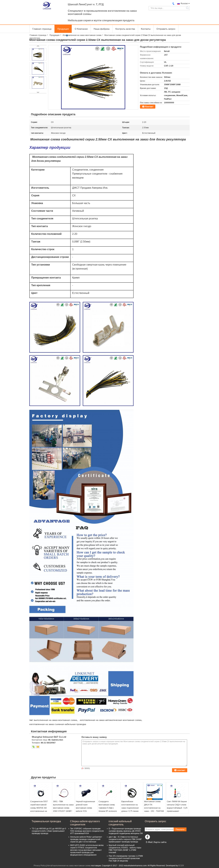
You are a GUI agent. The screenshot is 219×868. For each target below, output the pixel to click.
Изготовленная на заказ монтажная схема (82, 35)
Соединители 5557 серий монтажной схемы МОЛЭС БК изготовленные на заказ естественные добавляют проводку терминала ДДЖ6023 (40, 811)
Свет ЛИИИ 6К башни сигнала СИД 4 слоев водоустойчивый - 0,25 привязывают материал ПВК (177, 807)
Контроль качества (125, 29)
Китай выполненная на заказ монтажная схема (69, 865)
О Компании (81, 29)
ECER (181, 865)
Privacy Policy (40, 865)
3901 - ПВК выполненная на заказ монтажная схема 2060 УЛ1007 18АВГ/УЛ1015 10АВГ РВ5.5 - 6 (63, 809)
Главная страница (41, 29)
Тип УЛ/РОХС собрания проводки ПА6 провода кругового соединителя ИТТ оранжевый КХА (87, 831)
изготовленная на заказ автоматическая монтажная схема (110, 720)
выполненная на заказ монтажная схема (55, 720)
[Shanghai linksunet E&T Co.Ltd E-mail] (38, 747)
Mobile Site (151, 846)
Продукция (63, 29)
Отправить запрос (165, 29)
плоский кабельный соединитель (120, 823)
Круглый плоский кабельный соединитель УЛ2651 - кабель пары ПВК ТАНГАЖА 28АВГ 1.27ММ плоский (125, 849)
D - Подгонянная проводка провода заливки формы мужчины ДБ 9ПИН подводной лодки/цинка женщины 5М (126, 831)
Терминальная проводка (46, 821)
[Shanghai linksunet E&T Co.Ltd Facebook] (148, 838)
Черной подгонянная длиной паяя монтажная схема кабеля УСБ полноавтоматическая (86, 807)
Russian (184, 3)
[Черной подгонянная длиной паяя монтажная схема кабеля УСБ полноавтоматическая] (86, 792)
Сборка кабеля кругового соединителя (85, 823)
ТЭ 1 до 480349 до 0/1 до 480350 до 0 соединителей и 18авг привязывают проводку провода (49, 831)
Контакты (146, 29)
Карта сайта (160, 842)
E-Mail (149, 842)
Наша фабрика (102, 29)
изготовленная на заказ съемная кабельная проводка (57, 724)
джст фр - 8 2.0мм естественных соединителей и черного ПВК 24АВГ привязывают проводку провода (125, 839)
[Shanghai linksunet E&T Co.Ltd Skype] (33, 747)
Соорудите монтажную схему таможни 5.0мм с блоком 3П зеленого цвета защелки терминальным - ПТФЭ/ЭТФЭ (108, 811)
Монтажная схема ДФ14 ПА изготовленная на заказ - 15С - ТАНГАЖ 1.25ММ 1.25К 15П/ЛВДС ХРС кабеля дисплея (154, 811)
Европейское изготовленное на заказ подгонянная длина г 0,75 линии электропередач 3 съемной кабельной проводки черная (130, 811)
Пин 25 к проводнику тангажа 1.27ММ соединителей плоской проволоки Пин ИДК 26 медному (126, 858)
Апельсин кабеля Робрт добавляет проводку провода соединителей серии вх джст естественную (86, 839)
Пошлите (180, 829)
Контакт (149, 106)
